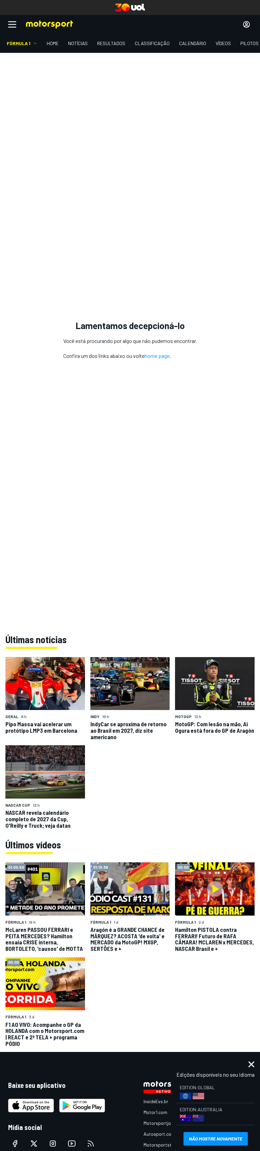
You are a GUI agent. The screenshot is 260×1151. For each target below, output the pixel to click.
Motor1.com (155, 1112)
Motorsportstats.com (166, 1145)
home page (157, 355)
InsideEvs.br (156, 1101)
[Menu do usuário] (246, 24)
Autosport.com (159, 1134)
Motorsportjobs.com (165, 1123)
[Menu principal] (12, 24)
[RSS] (91, 1143)
